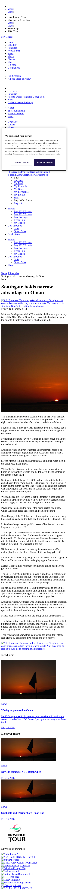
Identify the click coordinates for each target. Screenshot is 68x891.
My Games (19, 189)
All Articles (13, 273)
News (10, 53)
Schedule (12, 45)
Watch (11, 56)
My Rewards (20, 186)
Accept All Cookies (45, 162)
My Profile (19, 194)
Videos (11, 127)
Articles (11, 124)
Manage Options (21, 162)
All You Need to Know (19, 78)
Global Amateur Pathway (20, 102)
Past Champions (16, 113)
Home (11, 42)
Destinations (14, 67)
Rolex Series (14, 50)
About (11, 107)
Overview (13, 91)
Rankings (12, 47)
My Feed (18, 183)
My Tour (18, 180)
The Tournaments (16, 110)
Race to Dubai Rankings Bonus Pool (26, 96)
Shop (16, 197)
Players (11, 59)
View (10, 9)
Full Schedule (14, 76)
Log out (18, 203)
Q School (12, 64)
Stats (10, 62)
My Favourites (21, 191)
